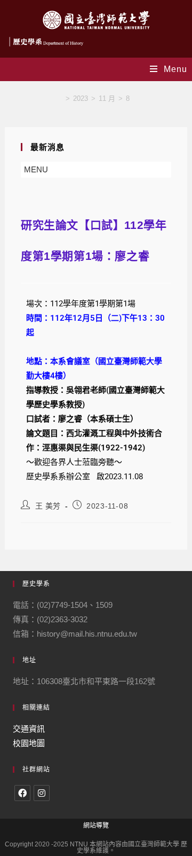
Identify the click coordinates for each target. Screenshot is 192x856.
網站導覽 (96, 825)
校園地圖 (29, 743)
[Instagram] (42, 793)
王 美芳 (48, 506)
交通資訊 (29, 728)
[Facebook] (22, 793)
